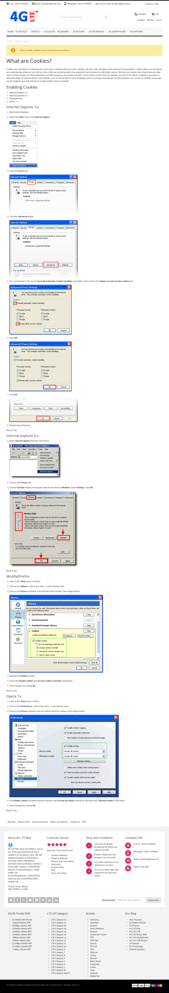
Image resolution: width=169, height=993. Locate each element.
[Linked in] (50, 900)
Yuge (92, 970)
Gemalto (94, 973)
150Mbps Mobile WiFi (22, 931)
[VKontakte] (56, 900)
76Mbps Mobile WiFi (21, 937)
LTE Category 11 (58, 943)
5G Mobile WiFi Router (22, 920)
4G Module (134, 943)
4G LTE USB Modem (138, 940)
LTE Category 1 (58, 967)
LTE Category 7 (58, 952)
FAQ (53, 870)
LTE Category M (58, 970)
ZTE (92, 937)
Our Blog (130, 913)
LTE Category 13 (58, 937)
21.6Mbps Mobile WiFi (22, 943)
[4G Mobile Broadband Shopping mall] (22, 17)
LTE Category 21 (58, 923)
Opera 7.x (13, 101)
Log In (158, 20)
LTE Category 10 (58, 946)
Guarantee (56, 864)
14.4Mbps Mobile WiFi (22, 946)
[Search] (106, 17)
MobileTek (94, 976)
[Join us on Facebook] (17, 900)
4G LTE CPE (134, 931)
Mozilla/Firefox (15, 98)
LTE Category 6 (58, 955)
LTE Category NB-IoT (60, 973)
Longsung (94, 964)
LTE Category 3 (58, 964)
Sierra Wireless (97, 929)
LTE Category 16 (58, 934)
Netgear (93, 931)
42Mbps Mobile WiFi (21, 940)
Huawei (93, 926)
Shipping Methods (59, 858)
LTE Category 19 (58, 929)
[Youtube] (30, 900)
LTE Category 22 (58, 920)
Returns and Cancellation (62, 861)
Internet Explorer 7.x (18, 93)
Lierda (93, 955)
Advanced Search (40, 822)
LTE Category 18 (58, 931)
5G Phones (134, 926)
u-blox (93, 967)
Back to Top (11, 430)
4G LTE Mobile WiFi (138, 934)
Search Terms (23, 822)
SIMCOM (94, 940)
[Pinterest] (43, 900)
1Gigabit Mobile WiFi (21, 923)
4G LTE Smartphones (138, 937)
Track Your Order (58, 873)
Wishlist (150, 20)
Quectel (93, 958)
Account (141, 20)
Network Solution (137, 949)
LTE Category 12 (58, 940)
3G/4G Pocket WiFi (19, 913)
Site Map (11, 822)
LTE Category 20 (58, 926)
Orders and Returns (59, 822)
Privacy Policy (57, 867)
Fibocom (94, 952)
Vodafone (94, 923)
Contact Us (75, 822)
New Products (135, 920)
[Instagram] (37, 900)
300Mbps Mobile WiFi (22, 929)
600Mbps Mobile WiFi (22, 926)
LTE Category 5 (58, 958)
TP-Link (93, 946)
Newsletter (109, 900)
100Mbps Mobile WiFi (22, 934)
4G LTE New (134, 929)
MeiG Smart (95, 961)
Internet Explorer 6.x (18, 96)
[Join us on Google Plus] (24, 900)
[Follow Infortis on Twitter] (11, 900)
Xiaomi (93, 943)
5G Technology (136, 946)
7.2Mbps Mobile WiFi (21, 949)
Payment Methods (59, 855)
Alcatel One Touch (98, 934)
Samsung (94, 920)
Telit (92, 949)
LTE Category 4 (58, 961)
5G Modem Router (137, 923)
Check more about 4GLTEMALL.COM (18, 888)
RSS (84, 822)
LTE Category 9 (58, 949)
